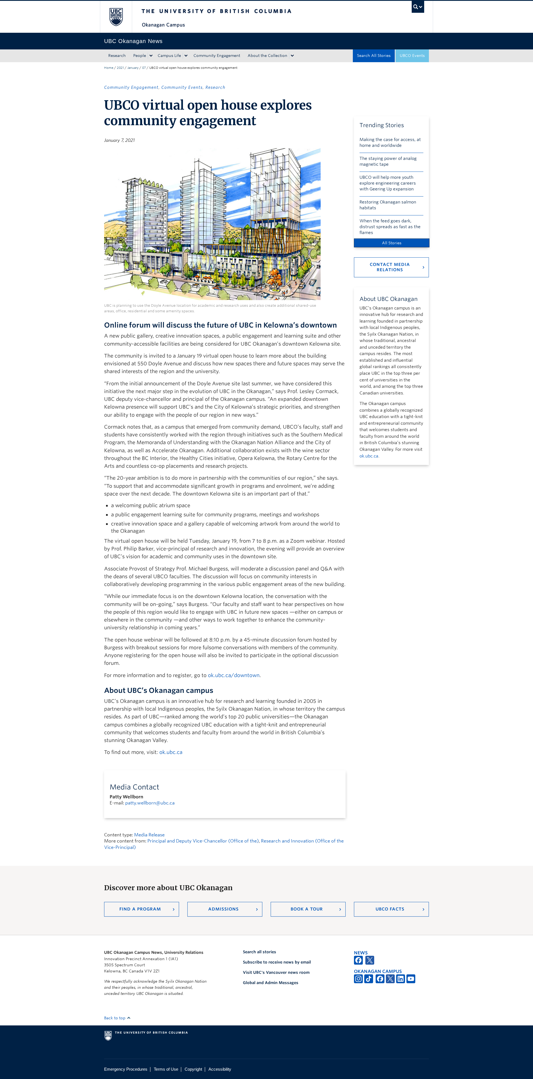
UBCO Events (412, 55)
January (133, 68)
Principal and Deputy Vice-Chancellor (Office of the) (203, 841)
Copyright (193, 1069)
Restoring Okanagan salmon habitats (387, 205)
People (139, 55)
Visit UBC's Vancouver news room (276, 972)
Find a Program (140, 909)
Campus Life (169, 55)
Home (108, 68)
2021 (120, 68)
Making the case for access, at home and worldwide (390, 142)
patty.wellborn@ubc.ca (150, 803)
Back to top (115, 1018)
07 (144, 68)
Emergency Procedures (125, 1069)
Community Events (182, 87)
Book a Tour (307, 909)
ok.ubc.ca (170, 752)
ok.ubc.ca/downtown (234, 675)
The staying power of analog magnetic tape (388, 161)
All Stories (391, 243)
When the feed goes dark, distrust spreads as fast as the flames (390, 226)
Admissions (223, 909)
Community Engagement (216, 55)
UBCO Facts (390, 909)
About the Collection (267, 55)
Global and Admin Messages (270, 982)
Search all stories (259, 952)
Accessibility (219, 1069)
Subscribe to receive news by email (277, 962)
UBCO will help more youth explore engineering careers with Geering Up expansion (387, 183)
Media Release (149, 834)
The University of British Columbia (116, 17)
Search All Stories (374, 55)
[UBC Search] (418, 7)
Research (117, 55)
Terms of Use (166, 1069)
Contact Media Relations (390, 267)
